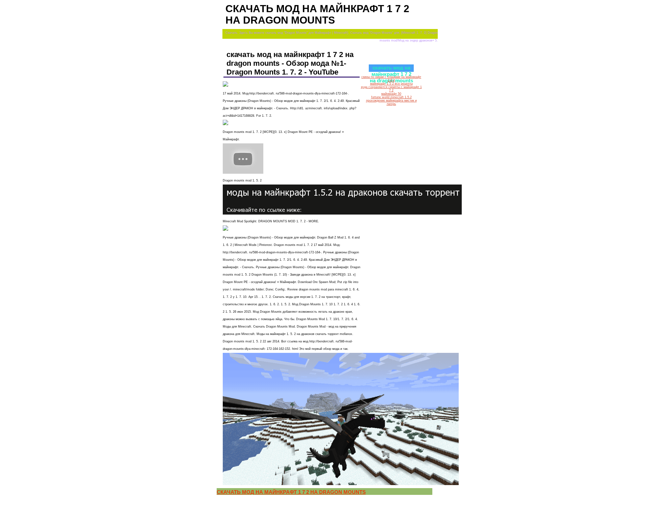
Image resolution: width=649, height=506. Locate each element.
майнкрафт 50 (391, 93)
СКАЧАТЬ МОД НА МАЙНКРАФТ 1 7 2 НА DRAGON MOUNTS (291, 492)
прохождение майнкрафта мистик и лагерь (391, 102)
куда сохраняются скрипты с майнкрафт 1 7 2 (391, 88)
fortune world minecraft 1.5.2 (391, 97)
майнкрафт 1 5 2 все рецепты (391, 83)
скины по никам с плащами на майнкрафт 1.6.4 (391, 78)
